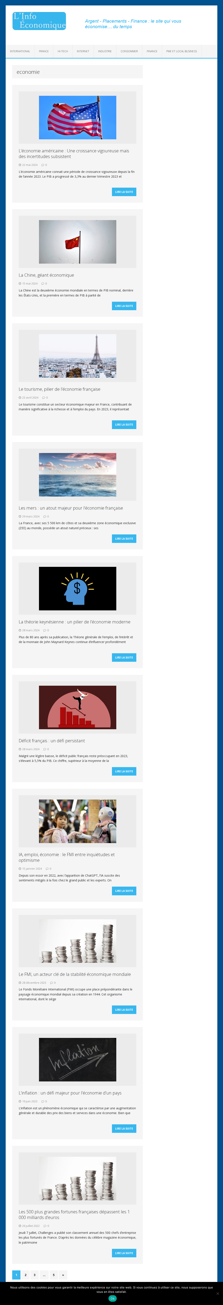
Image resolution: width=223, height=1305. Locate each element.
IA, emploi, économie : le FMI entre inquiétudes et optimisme (67, 857)
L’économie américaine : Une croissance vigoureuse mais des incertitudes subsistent (74, 153)
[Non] (217, 1293)
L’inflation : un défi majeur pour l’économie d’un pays (70, 1093)
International (20, 51)
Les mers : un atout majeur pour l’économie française (71, 508)
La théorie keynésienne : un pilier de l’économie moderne (74, 622)
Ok (113, 1298)
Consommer (129, 51)
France (44, 51)
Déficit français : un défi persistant (52, 741)
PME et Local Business (181, 51)
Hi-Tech (63, 51)
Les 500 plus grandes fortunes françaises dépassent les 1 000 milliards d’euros (74, 1214)
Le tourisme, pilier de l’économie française (59, 389)
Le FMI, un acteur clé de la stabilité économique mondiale (75, 974)
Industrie (105, 51)
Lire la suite (124, 192)
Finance (152, 51)
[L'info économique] (39, 21)
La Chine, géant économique (46, 275)
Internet (83, 51)
